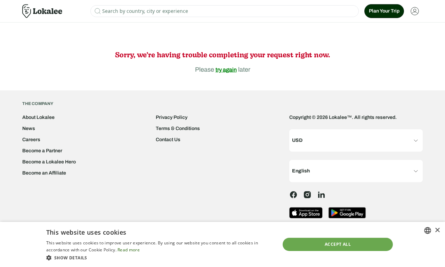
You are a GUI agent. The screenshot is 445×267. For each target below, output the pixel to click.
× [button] (437, 230)
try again (226, 70)
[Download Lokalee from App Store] (306, 212)
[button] (159, 257)
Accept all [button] (338, 244)
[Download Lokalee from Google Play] (347, 212)
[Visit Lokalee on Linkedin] (321, 195)
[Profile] (415, 11)
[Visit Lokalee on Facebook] (293, 195)
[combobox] (427, 230)
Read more (129, 250)
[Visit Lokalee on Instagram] (307, 195)
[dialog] (222, 244)
